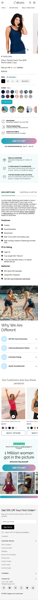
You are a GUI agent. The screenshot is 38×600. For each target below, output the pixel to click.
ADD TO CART (19, 467)
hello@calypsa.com (8, 584)
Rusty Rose (17, 96)
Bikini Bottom (8, 213)
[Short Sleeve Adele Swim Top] (13, 403)
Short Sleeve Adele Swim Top (10, 421)
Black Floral (30, 96)
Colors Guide (5, 565)
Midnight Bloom (3, 96)
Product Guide (6, 561)
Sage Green (30, 92)
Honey (35, 428)
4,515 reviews (25, 447)
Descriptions (8, 192)
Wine (7, 96)
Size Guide (12, 77)
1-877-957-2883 (7, 582)
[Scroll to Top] (34, 590)
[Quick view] (13, 416)
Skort (22, 212)
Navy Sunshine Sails (21, 92)
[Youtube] (27, 587)
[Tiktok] (33, 587)
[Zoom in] (27, 50)
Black (12, 96)
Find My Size (5, 558)
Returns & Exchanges (8, 555)
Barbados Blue (12, 92)
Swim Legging (30, 212)
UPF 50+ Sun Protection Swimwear (17, 279)
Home (3, 8)
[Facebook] (9, 587)
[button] (34, 2)
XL (17, 81)
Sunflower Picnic (13, 428)
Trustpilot (4, 536)
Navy (3, 92)
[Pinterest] (3, 587)
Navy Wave (26, 92)
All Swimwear (13, 8)
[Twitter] (21, 587)
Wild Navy (7, 92)
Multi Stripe (17, 92)
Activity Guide (6, 568)
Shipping (4, 551)
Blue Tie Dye (28, 428)
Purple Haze (26, 96)
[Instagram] (15, 587)
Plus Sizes (25, 81)
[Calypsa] (19, 2)
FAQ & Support (6, 545)
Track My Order (6, 548)
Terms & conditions (22, 532)
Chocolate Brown (21, 96)
